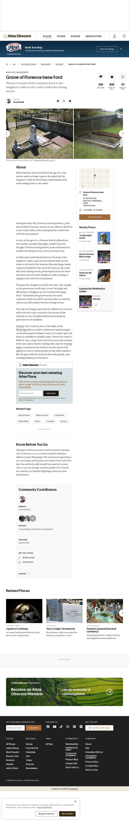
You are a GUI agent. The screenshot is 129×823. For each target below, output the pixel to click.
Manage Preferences (47, 814)
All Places (10, 744)
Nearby (10, 764)
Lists (28, 756)
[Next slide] (122, 133)
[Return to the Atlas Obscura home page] (17, 36)
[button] (101, 77)
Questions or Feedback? (64, 789)
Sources (22, 574)
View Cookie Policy (44, 807)
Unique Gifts (71, 763)
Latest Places (12, 748)
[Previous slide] (6, 133)
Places (9, 739)
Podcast (30, 764)
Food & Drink (32, 748)
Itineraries (30, 752)
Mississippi (21, 330)
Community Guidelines (71, 754)
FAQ (87, 748)
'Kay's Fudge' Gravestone (60, 628)
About (88, 744)
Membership (72, 744)
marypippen (47, 529)
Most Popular (12, 752)
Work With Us (72, 767)
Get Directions (94, 217)
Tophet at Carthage (17, 628)
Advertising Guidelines (90, 757)
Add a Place (12, 768)
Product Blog (72, 759)
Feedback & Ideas (72, 749)
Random (10, 760)
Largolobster (25, 529)
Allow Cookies (67, 814)
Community (72, 739)
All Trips (49, 744)
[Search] (124, 36)
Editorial (31, 739)
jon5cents (36, 529)
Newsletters (32, 768)
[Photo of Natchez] (85, 301)
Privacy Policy (92, 762)
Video (29, 760)
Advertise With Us (94, 752)
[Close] (75, 801)
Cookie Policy (92, 766)
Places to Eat (12, 756)
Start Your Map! (107, 49)
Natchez (20, 326)
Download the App (101, 728)
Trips (48, 739)
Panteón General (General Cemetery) (101, 630)
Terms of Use (29, 400)
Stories (29, 744)
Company (90, 739)
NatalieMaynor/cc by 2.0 (44, 160)
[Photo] (104, 238)
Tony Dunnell (18, 102)
